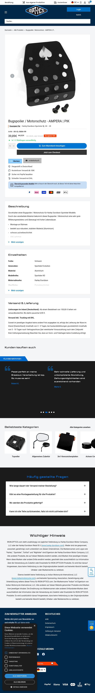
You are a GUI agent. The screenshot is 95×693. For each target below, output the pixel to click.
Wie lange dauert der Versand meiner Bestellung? (33, 485)
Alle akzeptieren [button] (20, 676)
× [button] (34, 626)
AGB (46, 619)
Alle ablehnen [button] (20, 682)
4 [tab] (49, 412)
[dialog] (19, 657)
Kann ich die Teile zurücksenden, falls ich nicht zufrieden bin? (38, 511)
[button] (20, 687)
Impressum (49, 627)
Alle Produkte (18, 30)
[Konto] (85, 2)
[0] (89, 2)
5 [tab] (51, 412)
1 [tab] (41, 412)
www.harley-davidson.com (52, 545)
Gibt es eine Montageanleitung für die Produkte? (32, 494)
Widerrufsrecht (51, 635)
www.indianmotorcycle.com (23, 578)
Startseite (8, 30)
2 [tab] (43, 412)
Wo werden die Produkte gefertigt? (26, 502)
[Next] (83, 76)
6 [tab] (53, 412)
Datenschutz (50, 623)
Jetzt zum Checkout (52, 152)
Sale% (78, 15)
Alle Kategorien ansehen (80, 427)
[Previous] (12, 76)
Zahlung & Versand (52, 631)
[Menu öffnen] (6, 12)
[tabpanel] (27, 377)
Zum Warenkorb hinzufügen (53, 146)
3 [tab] (45, 412)
